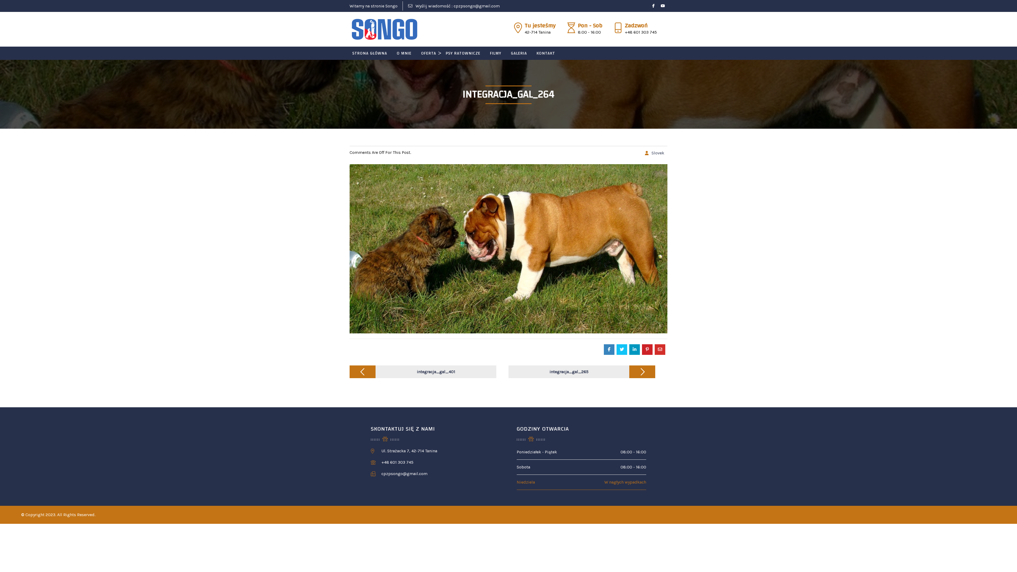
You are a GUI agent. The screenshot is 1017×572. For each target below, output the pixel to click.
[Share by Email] (660, 349)
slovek (658, 152)
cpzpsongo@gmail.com (477, 5)
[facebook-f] (653, 6)
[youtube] (662, 6)
